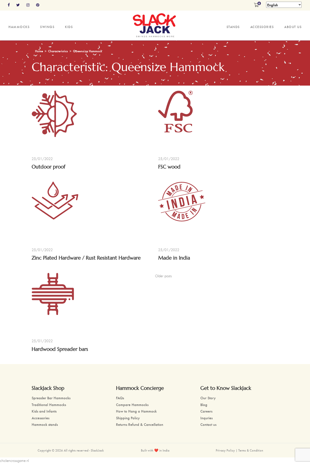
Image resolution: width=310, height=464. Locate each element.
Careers (206, 411)
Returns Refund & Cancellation (139, 424)
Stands (233, 26)
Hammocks (19, 26)
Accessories (262, 26)
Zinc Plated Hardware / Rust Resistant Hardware (86, 258)
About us (293, 26)
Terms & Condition (250, 450)
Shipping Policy (128, 417)
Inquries (206, 417)
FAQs (120, 397)
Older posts (163, 276)
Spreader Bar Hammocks (51, 397)
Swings (47, 26)
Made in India (174, 258)
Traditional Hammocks (49, 404)
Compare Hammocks (132, 404)
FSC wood (169, 167)
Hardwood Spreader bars (60, 349)
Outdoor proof (48, 167)
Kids (69, 26)
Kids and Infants (44, 411)
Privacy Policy (225, 450)
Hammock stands (45, 424)
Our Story (208, 397)
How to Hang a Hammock (136, 411)
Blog (203, 404)
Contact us (208, 424)
